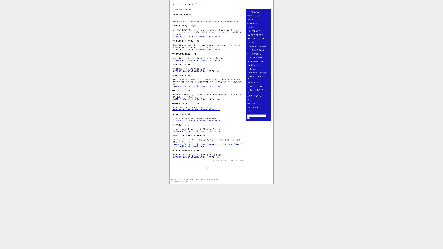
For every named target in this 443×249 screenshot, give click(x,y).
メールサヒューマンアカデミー (188, 4)
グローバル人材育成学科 (256, 39)
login (202, 179)
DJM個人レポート (253, 69)
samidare (216, 179)
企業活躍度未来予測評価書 (256, 73)
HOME (174, 9)
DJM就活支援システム (255, 57)
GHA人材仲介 (252, 23)
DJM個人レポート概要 (181, 14)
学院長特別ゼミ (253, 65)
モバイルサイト (253, 107)
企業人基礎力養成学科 (255, 31)
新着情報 (250, 27)
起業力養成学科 (253, 42)
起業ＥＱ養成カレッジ (255, 96)
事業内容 (250, 20)
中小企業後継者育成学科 (256, 50)
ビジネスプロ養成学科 (255, 35)
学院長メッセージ (253, 16)
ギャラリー (251, 100)
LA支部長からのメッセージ (257, 61)
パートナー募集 (253, 82)
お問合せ (250, 111)
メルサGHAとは (253, 12)
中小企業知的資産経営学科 (256, 46)
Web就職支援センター (255, 54)
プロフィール (252, 103)
